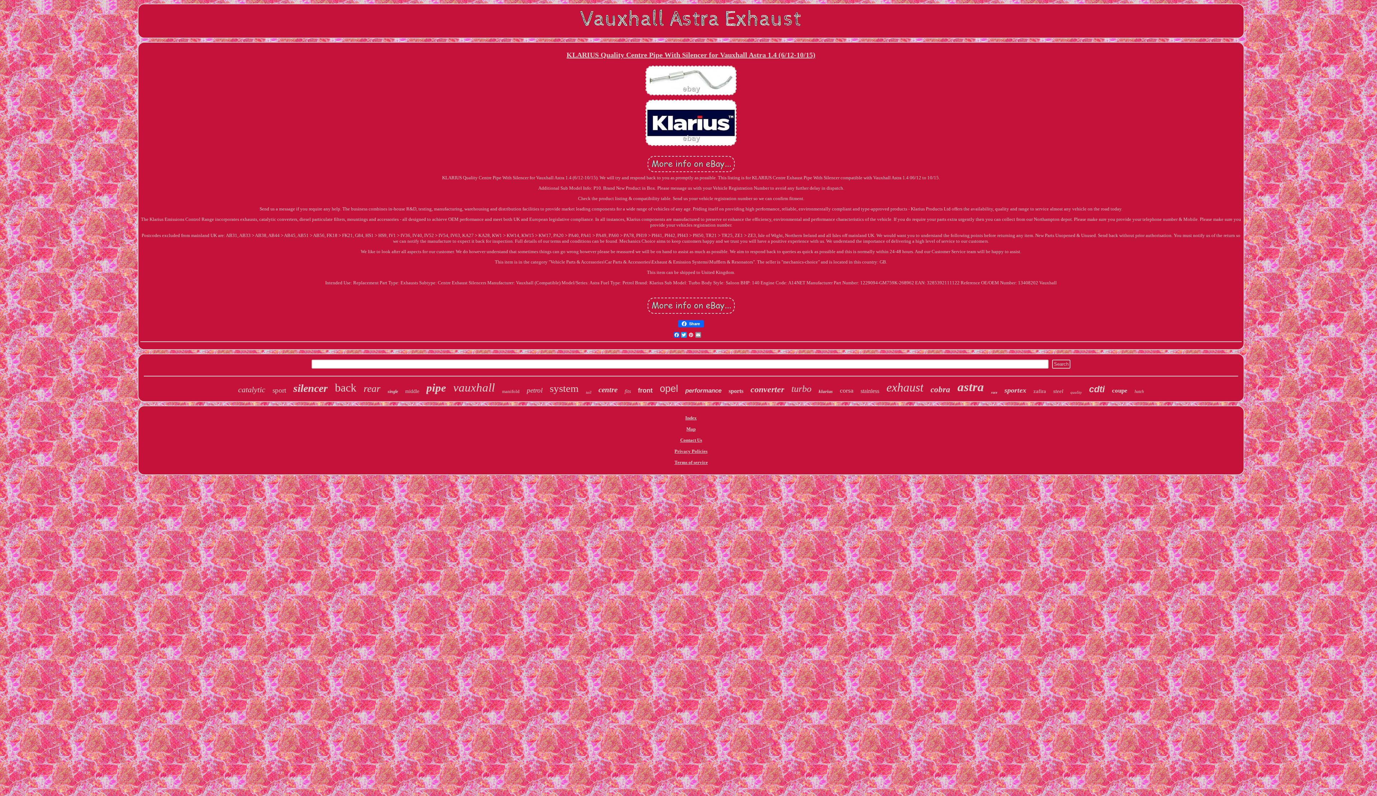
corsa (846, 390)
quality (1076, 392)
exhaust (904, 387)
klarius (826, 391)
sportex (1015, 390)
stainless (870, 391)
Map (691, 429)
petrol (535, 390)
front (645, 390)
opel (669, 388)
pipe (436, 388)
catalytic (251, 389)
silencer (310, 388)
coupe (1119, 390)
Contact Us (691, 440)
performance (703, 390)
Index (691, 418)
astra (970, 387)
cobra (940, 389)
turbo (801, 389)
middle (412, 391)
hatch (1139, 391)
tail (588, 392)
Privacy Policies (691, 451)
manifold (511, 391)
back (345, 387)
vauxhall (474, 387)
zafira (1039, 391)
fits (628, 391)
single (393, 391)
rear (372, 388)
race (994, 392)
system (564, 388)
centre (607, 389)
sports (736, 391)
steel (1058, 391)
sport (279, 390)
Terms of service (691, 462)
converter (767, 389)
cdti (1097, 389)
